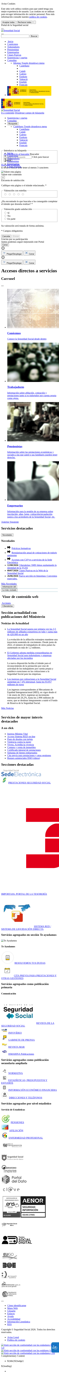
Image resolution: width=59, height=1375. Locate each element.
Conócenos (12, 44)
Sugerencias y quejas (17, 57)
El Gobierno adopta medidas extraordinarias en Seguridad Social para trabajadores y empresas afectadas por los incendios (29, 655)
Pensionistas (13, 49)
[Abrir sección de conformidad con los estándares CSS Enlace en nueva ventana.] (28, 1353)
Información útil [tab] (9, 587)
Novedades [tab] (7, 535)
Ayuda (10, 1316)
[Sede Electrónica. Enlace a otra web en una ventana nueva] (21, 775)
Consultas (12, 60)
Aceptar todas (8, 22)
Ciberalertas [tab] (7, 606)
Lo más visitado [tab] (9, 590)
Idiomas (28, 63)
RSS (9, 1324)
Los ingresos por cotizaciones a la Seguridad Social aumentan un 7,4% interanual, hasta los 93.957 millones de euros (31, 682)
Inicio (10, 41)
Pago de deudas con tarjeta (20, 739)
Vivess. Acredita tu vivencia (20, 744)
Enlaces (11, 1313)
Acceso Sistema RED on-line (21, 736)
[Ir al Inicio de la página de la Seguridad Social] (10, 30)
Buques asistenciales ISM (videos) (23, 758)
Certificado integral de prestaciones (24, 750)
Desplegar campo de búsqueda (29, 113)
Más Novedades (9, 583)
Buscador (34, 154)
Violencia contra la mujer (19, 742)
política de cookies (38, 17)
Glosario (11, 1311)
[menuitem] (32, 1371)
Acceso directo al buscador (16, 154)
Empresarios (13, 52)
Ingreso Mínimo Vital (17, 734)
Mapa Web (12, 1308)
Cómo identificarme (16, 1305)
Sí (8, 213)
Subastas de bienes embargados (22, 752)
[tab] (12, 253)
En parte (11, 219)
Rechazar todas (24, 22)
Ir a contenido (7, 113)
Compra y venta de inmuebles (21, 747)
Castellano (30, 126)
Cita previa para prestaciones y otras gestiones (29, 755)
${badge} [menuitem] (15, 1361)
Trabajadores (13, 47)
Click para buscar (40, 157)
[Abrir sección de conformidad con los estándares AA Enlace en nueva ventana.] (27, 1350)
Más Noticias (7, 708)
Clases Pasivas (14, 55)
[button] (29, 173)
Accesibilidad (13, 1319)
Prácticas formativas (21, 548)
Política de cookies (16, 1340)
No (8, 216)
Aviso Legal (13, 1337)
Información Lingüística (18, 1321)
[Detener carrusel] (2, 285)
